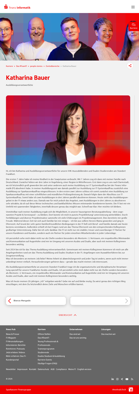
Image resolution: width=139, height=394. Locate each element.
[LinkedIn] (113, 379)
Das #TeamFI (43, 338)
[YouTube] (127, 379)
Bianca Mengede (22, 300)
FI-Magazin (11, 338)
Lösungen (106, 329)
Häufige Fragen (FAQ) (47, 363)
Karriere (41, 329)
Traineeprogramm (46, 349)
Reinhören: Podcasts (15, 349)
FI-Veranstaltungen (14, 341)
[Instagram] (117, 379)
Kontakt (32, 369)
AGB (52, 369)
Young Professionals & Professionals (48, 343)
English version (84, 369)
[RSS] (132, 379)
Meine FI (72, 369)
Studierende (43, 352)
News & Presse (12, 334)
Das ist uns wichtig (78, 338)
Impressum (22, 369)
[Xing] (122, 379)
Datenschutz (43, 369)
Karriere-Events (45, 360)
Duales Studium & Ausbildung (51, 356)
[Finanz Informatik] (17, 6)
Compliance (61, 369)
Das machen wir (108, 334)
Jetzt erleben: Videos (15, 352)
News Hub (10, 329)
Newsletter (11, 369)
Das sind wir (75, 334)
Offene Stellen (44, 334)
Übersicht (65, 315)
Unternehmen (76, 329)
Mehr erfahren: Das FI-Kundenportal (16, 358)
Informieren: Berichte (16, 345)
